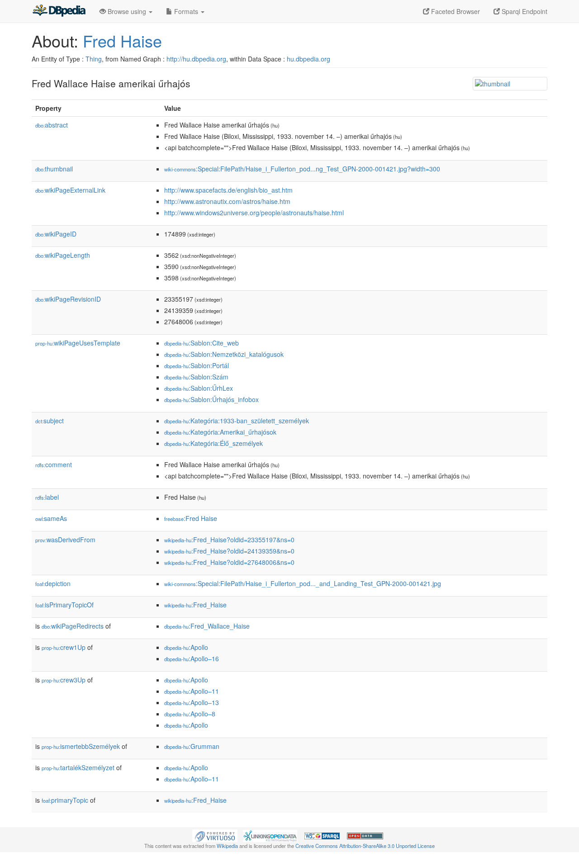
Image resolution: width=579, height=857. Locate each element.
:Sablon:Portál (196, 365)
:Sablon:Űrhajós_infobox (211, 399)
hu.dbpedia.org (308, 58)
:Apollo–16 (191, 658)
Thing (93, 58)
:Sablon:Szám (196, 376)
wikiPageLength (62, 255)
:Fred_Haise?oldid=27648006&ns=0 (229, 562)
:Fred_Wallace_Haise (207, 625)
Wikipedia (227, 845)
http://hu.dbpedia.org (196, 58)
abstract (51, 124)
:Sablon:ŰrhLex (198, 388)
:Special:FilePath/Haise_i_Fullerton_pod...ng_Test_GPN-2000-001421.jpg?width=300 (302, 168)
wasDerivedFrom (65, 539)
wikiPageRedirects (73, 625)
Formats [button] (186, 11)
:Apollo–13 (191, 702)
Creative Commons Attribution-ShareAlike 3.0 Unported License (365, 845)
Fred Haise (122, 40)
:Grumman (191, 746)
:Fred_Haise (195, 604)
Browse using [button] (127, 11)
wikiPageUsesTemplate (77, 342)
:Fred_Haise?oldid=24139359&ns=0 (229, 550)
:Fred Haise (190, 518)
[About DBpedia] (59, 11)
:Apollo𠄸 (187, 724)
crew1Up (63, 647)
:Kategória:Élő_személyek (213, 443)
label (47, 497)
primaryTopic (65, 800)
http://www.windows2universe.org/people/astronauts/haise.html (254, 212)
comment (53, 464)
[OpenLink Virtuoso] (214, 834)
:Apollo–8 (189, 713)
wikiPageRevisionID (68, 298)
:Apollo (186, 647)
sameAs (51, 518)
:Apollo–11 (191, 691)
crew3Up (63, 679)
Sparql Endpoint (523, 11)
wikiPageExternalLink (70, 189)
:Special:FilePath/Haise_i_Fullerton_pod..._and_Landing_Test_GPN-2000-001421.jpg (302, 583)
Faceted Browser (454, 11)
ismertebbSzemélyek (81, 746)
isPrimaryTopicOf (64, 604)
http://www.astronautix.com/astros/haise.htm (227, 201)
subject (49, 420)
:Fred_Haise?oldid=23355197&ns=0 (229, 539)
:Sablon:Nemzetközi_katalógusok (224, 354)
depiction (53, 583)
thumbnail (54, 168)
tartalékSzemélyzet (78, 767)
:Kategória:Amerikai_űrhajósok (220, 431)
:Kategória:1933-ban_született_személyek (236, 420)
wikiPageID (55, 233)
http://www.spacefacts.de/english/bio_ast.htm (228, 189)
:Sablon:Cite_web (201, 342)
